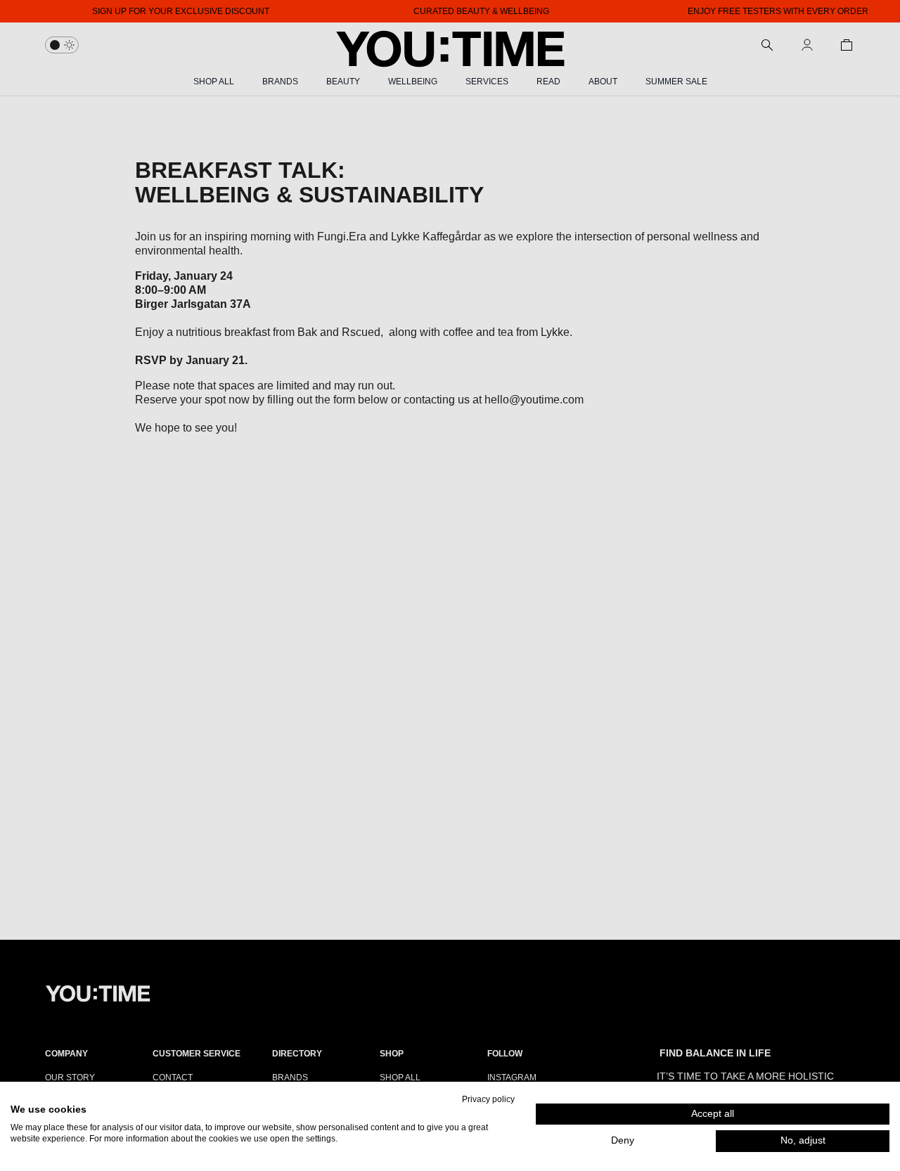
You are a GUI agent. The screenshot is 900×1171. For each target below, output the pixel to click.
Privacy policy (488, 1099)
